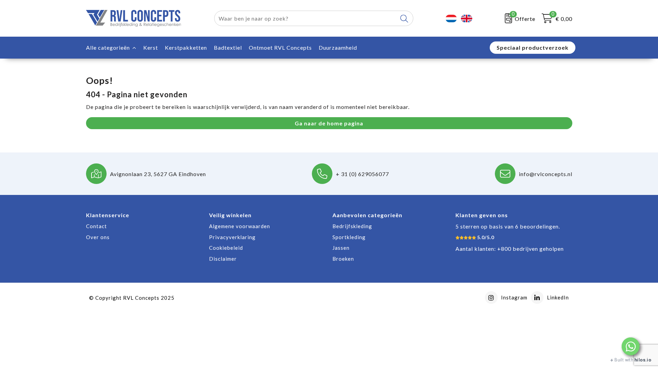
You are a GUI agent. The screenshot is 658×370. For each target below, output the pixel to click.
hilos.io (642, 359)
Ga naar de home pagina (329, 123)
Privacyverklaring (232, 237)
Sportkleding (349, 237)
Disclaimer (223, 259)
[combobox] (305, 18)
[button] (630, 346)
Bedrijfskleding (352, 226)
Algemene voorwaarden (239, 226)
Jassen (341, 248)
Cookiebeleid (226, 248)
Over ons (98, 237)
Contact (96, 226)
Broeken (343, 259)
